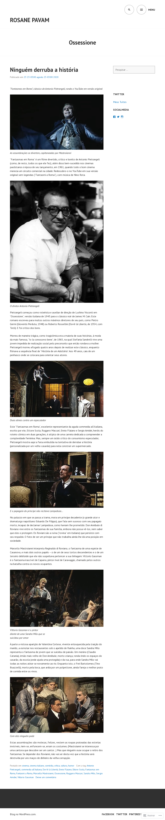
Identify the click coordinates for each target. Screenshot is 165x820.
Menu (151, 9)
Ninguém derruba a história (44, 69)
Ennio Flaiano (65, 769)
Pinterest (135, 814)
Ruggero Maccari (74, 773)
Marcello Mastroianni (43, 773)
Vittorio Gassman (26, 777)
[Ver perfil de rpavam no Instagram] (122, 116)
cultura (64, 765)
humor (71, 765)
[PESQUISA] (129, 10)
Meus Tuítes (119, 102)
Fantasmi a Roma (24, 773)
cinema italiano (37, 765)
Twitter (121, 814)
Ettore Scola (78, 769)
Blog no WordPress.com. (23, 814)
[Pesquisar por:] (134, 69)
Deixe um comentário (46, 777)
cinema (25, 765)
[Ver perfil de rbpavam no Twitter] (118, 116)
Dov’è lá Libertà (50, 769)
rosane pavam (29, 20)
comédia (49, 765)
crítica (57, 765)
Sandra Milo (89, 773)
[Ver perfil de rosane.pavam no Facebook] (114, 116)
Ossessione (59, 773)
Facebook (108, 814)
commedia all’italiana (31, 769)
